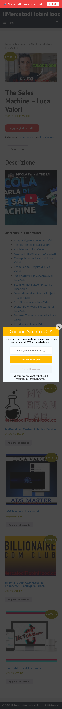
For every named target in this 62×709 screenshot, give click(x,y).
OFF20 (53, 4)
